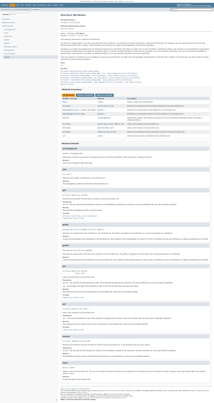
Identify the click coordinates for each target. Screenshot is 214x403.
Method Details (7, 26)
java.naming (5, 9)
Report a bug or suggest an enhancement (75, 389)
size (99, 136)
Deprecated (41, 5)
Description (6, 19)
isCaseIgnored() (9, 29)
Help (61, 5)
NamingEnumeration (70, 110)
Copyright (64, 396)
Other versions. (82, 392)
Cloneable (65, 22)
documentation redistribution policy (113, 398)
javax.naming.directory (21, 9)
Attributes (37, 9)
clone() (7, 57)
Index (49, 5)
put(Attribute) (9, 50)
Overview (4, 5)
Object (65, 102)
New (34, 5)
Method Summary (8, 22)
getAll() (6, 40)
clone (100, 102)
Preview (28, 5)
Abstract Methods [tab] (104, 95)
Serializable (74, 22)
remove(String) (9, 53)
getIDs (100, 114)
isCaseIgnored (103, 118)
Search (55, 5)
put (99, 124)
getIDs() (7, 43)
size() (6, 33)
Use (17, 5)
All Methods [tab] (68, 95)
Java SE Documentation (111, 390)
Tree (22, 5)
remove (100, 132)
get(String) (8, 36)
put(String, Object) (10, 47)
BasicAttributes (67, 29)
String (104, 106)
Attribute (67, 106)
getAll (100, 110)
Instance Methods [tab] (85, 95)
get (99, 106)
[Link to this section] (83, 89)
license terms (129, 1)
